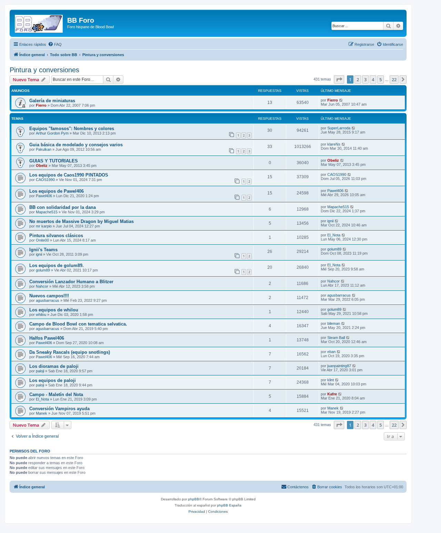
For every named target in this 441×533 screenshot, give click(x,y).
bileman (333, 323)
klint (330, 380)
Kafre (332, 394)
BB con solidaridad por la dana (62, 207)
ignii (330, 221)
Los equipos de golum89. (56, 265)
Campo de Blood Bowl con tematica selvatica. (78, 324)
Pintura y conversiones (44, 70)
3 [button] (365, 79)
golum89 (334, 249)
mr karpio (44, 226)
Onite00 (42, 240)
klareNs (333, 144)
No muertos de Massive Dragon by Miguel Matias (81, 221)
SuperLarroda (338, 128)
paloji (40, 371)
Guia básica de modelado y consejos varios (76, 144)
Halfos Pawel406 (46, 338)
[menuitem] (55, 44)
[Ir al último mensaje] (341, 100)
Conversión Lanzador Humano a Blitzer (71, 281)
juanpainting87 (339, 366)
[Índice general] (39, 22)
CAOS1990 (45, 180)
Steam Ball (336, 337)
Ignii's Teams (43, 249)
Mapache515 (47, 212)
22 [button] (394, 79)
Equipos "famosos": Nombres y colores (71, 128)
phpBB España (229, 505)
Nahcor (42, 286)
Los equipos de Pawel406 (56, 191)
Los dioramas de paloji (54, 366)
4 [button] (373, 79)
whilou (41, 314)
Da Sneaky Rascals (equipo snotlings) (69, 352)
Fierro (41, 105)
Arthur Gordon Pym (52, 133)
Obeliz (42, 165)
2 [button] (358, 79)
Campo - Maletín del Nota (56, 394)
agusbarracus (47, 300)
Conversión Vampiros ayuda (59, 408)
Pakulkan (43, 149)
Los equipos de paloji (52, 380)
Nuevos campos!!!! (49, 295)
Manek (41, 413)
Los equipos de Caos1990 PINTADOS (68, 175)
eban (331, 352)
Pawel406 (44, 196)
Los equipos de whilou (53, 309)
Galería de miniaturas (52, 100)
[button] (339, 79)
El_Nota (333, 235)
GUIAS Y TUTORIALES (53, 160)
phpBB (193, 499)
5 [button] (380, 79)
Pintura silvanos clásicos (56, 235)
